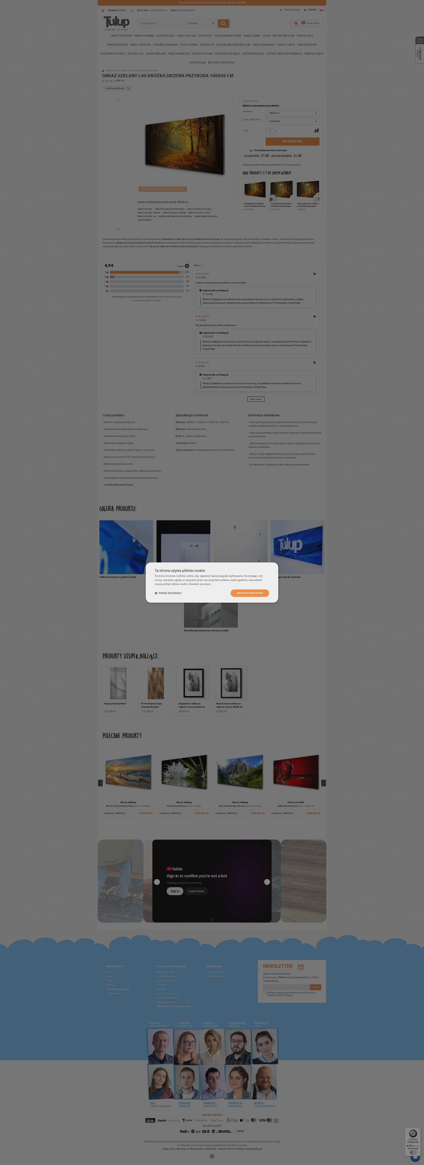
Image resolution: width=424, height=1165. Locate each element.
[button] (168, 593)
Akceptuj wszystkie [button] (250, 593)
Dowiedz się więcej (199, 584)
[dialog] (212, 582)
